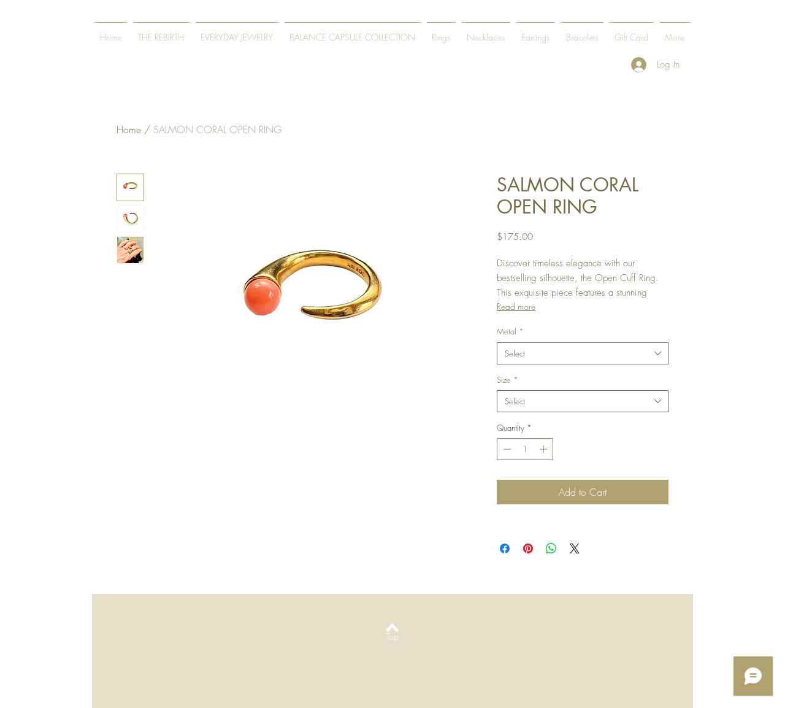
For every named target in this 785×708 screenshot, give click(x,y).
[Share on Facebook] (504, 548)
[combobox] (582, 353)
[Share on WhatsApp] (551, 548)
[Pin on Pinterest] (528, 548)
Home (129, 129)
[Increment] (544, 449)
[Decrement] (506, 449)
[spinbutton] (525, 449)
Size (507, 379)
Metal (510, 331)
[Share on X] (574, 548)
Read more (516, 306)
